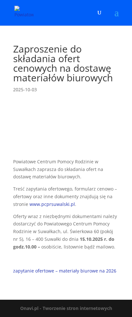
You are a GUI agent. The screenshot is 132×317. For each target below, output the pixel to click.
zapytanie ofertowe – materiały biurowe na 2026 (64, 271)
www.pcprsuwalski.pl (52, 204)
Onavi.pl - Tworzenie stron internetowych (66, 308)
